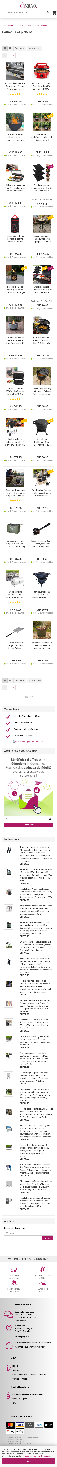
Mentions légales (19, 1399)
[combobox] (34, 48)
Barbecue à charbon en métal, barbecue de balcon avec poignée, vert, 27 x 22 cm (42, 646)
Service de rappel (20, 1379)
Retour (15, 1366)
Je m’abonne (29, 825)
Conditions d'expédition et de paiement (29, 1374)
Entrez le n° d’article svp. (14, 1228)
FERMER (28, 1461)
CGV (14, 1403)
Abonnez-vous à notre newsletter (30, 1347)
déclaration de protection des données (36, 1456)
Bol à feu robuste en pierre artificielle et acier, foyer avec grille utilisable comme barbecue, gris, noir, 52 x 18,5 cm (15, 341)
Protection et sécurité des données (27, 1394)
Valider (47, 1238)
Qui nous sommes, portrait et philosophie (33, 1343)
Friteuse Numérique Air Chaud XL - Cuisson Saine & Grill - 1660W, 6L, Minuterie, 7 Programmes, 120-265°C (42, 341)
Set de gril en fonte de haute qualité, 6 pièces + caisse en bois (41, 493)
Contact (15, 1370)
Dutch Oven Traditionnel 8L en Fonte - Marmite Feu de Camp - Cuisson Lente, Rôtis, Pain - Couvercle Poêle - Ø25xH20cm (42, 442)
